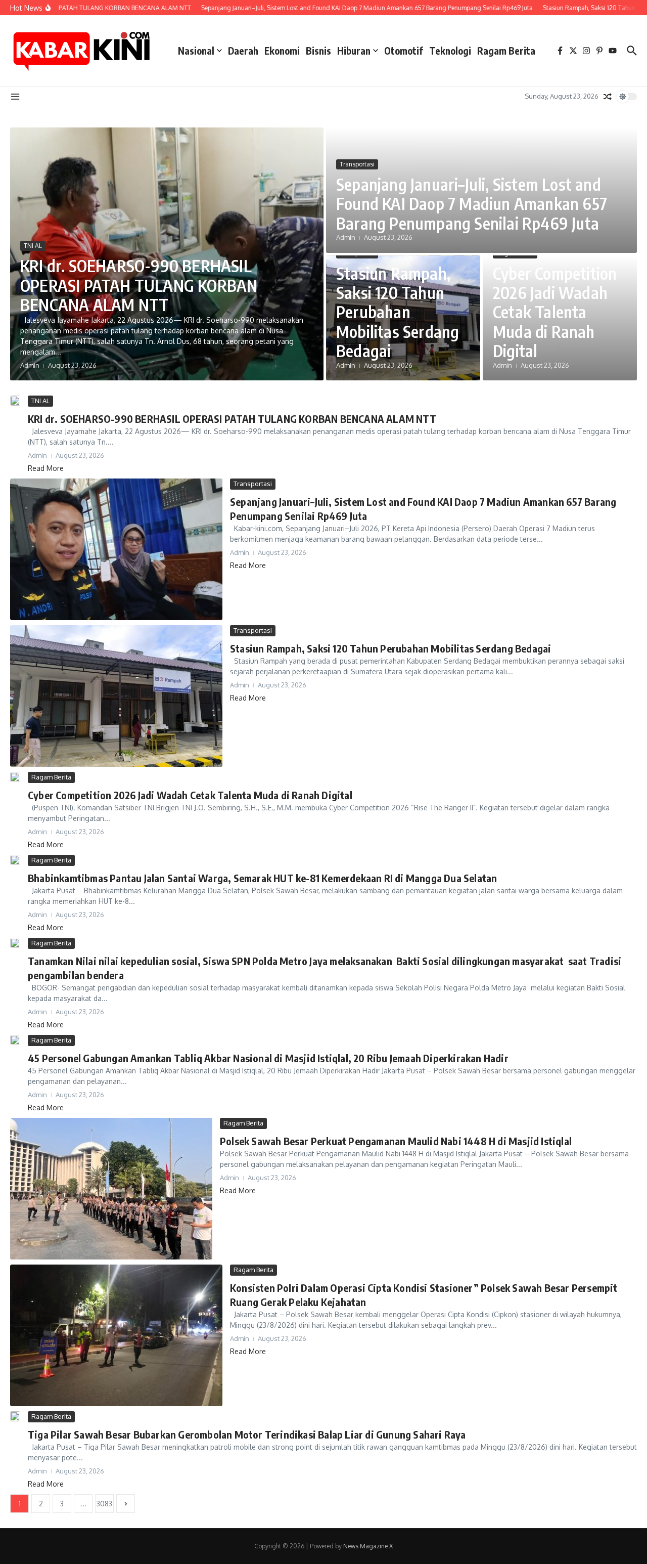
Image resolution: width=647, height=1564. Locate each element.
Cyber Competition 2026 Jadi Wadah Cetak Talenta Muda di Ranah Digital (555, 312)
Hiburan (354, 51)
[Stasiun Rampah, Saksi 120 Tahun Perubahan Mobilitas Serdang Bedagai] (116, 696)
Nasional (196, 51)
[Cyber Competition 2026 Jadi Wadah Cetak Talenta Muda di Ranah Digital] (15, 777)
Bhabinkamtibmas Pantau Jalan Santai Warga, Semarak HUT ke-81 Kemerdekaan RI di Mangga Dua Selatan (262, 878)
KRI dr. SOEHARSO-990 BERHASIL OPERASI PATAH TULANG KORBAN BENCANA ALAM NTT (138, 285)
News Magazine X (368, 1546)
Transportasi (357, 164)
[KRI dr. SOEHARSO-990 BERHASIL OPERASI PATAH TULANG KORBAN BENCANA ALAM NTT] (15, 401)
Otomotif (403, 51)
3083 (104, 1503)
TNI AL (33, 245)
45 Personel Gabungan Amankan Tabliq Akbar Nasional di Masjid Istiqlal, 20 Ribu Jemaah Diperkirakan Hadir (268, 1058)
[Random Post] (608, 97)
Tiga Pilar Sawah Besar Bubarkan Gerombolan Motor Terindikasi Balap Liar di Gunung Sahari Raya (247, 1434)
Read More (46, 468)
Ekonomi (282, 51)
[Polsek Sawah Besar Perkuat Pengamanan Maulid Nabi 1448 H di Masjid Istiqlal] (111, 1188)
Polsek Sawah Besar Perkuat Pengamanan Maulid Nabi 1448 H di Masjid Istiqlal (396, 1141)
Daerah (243, 51)
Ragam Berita (506, 51)
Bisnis (318, 51)
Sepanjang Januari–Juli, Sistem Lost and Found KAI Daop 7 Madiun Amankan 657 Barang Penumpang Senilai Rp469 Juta (471, 203)
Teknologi (450, 51)
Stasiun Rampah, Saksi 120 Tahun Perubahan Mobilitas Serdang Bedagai (397, 312)
